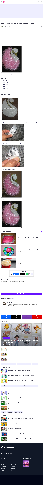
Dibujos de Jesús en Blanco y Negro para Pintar (17, 397)
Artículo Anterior (4, 309)
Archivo (29, 479)
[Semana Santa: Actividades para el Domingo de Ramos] (4, 403)
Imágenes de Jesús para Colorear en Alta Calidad (17, 392)
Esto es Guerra (13, 468)
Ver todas (39, 231)
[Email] (29, 274)
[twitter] (8, 453)
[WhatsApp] (27, 274)
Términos (21, 479)
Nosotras (25, 479)
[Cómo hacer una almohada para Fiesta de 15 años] (8, 238)
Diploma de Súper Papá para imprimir (15, 428)
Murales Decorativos (18, 412)
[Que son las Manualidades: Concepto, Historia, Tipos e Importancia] (4, 354)
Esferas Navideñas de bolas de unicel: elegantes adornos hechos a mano (22, 438)
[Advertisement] (21, 11)
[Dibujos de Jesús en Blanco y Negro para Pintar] (4, 398)
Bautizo (3, 364)
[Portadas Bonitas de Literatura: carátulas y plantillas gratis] (4, 371)
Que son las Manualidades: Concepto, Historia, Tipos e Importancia (21, 353)
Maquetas (4, 412)
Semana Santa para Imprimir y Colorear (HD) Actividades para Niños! (21, 358)
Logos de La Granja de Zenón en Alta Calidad (16, 348)
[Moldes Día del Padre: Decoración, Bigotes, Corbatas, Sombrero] (4, 419)
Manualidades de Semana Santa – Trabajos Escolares (18, 407)
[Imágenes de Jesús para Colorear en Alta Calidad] (4, 393)
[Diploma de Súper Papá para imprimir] (4, 429)
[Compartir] (41, 26)
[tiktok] (6, 453)
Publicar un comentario (21, 293)
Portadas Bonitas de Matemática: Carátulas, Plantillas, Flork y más (21, 380)
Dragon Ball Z (3, 466)
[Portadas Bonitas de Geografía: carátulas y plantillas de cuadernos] (4, 376)
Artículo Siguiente (38, 309)
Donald (2, 464)
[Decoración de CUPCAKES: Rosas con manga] (8, 263)
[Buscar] (41, 2)
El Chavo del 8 (13, 466)
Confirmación (35, 364)
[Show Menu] (1, 2)
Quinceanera (10, 20)
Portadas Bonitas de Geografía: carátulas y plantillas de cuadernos (21, 375)
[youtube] (1, 453)
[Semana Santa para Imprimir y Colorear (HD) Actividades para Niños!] (4, 359)
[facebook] (11, 453)
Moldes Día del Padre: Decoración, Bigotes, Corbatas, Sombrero (20, 418)
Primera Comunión (21, 364)
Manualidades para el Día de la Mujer (23, 385)
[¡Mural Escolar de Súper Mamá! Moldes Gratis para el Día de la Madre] (4, 434)
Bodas (8, 364)
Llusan (24, 481)
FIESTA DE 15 (13, 364)
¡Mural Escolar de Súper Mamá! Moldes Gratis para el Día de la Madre (21, 433)
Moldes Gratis (10, 412)
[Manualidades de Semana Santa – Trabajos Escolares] (4, 408)
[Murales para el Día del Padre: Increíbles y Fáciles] (4, 424)
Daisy (2, 462)
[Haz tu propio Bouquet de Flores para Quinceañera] (8, 250)
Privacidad (17, 479)
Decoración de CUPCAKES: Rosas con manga (27, 261)
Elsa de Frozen (3, 468)
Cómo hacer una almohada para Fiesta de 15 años (28, 237)
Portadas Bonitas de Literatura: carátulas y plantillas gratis (19, 370)
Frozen (2, 470)
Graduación (28, 364)
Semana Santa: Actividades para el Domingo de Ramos (18, 402)
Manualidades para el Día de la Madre (8, 385)
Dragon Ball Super (14, 464)
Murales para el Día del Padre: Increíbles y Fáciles (17, 423)
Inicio (9, 479)
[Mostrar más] (32, 274)
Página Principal (4, 20)
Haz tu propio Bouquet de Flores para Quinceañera (28, 249)
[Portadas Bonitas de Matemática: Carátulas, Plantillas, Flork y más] (4, 381)
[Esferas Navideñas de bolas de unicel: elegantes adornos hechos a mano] (4, 439)
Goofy (12, 470)
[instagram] (4, 453)
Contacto (33, 479)
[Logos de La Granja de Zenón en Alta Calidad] (4, 349)
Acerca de (12, 479)
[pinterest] (13, 453)
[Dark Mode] (39, 2)
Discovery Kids (13, 462)
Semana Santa (34, 385)
